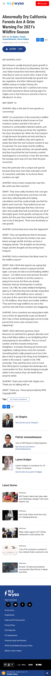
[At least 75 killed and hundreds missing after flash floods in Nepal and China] (10, 568)
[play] (3, 673)
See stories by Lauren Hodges (28, 472)
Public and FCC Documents (15, 620)
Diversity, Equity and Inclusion (15, 640)
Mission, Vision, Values (13, 651)
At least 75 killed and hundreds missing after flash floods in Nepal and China (33, 569)
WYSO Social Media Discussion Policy (18, 646)
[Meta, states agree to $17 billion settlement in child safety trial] (10, 533)
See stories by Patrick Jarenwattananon (25, 447)
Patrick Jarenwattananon (14, 38)
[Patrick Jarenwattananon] (7, 440)
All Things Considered (18, 399)
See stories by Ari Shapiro (26, 422)
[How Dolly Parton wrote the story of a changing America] (10, 515)
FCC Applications (11, 635)
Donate (43, 3)
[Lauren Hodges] (7, 463)
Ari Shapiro (14, 37)
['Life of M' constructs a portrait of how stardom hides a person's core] (10, 550)
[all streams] (48, 673)
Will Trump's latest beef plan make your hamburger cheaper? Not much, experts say (34, 499)
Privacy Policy (10, 625)
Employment (9, 615)
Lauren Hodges (23, 39)
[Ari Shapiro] (7, 420)
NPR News (22, 493)
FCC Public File (10, 630)
